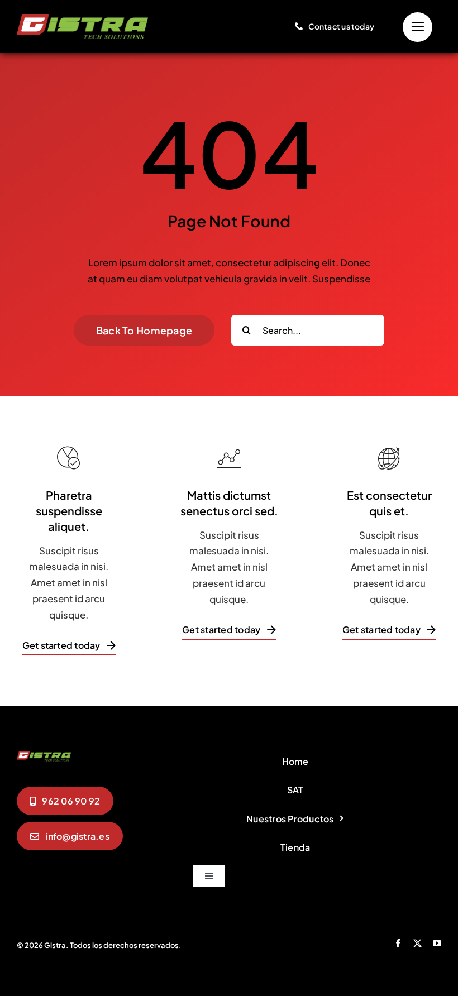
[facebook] (398, 943)
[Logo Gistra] (82, 18)
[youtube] (437, 943)
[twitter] (417, 943)
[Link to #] (417, 27)
